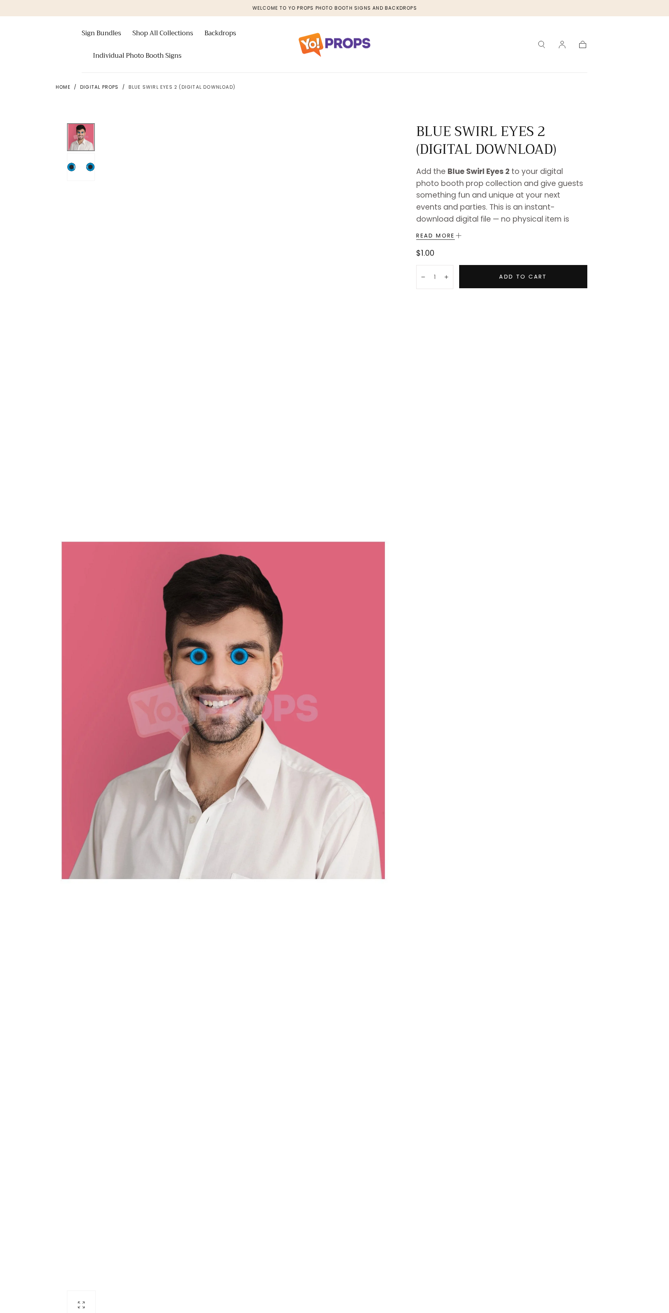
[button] (541, 44)
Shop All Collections (162, 34)
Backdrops (220, 34)
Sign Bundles (101, 34)
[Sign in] (562, 44)
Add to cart (523, 276)
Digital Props (99, 87)
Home (63, 87)
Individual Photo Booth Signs (137, 56)
